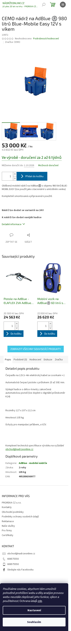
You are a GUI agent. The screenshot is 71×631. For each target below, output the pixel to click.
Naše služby (8, 526)
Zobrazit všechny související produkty (35, 348)
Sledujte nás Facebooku (20, 570)
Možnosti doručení (48, 165)
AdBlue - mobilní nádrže (33, 463)
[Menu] (62, 4)
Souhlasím (34, 622)
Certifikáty (7, 535)
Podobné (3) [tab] (20, 359)
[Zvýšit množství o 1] (15, 174)
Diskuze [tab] (48, 359)
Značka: (12, 42)
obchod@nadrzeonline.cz (19, 449)
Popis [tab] (8, 359)
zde (40, 601)
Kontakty (7, 507)
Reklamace (8, 521)
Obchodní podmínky (13, 512)
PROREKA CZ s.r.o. (11, 503)
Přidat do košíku (34, 176)
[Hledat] (43, 4)
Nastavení (34, 610)
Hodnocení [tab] (35, 359)
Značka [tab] (59, 359)
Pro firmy (7, 530)
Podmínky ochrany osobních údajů (20, 516)
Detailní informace (11, 224)
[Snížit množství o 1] (15, 178)
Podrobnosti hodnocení (46, 38)
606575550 (13, 559)
